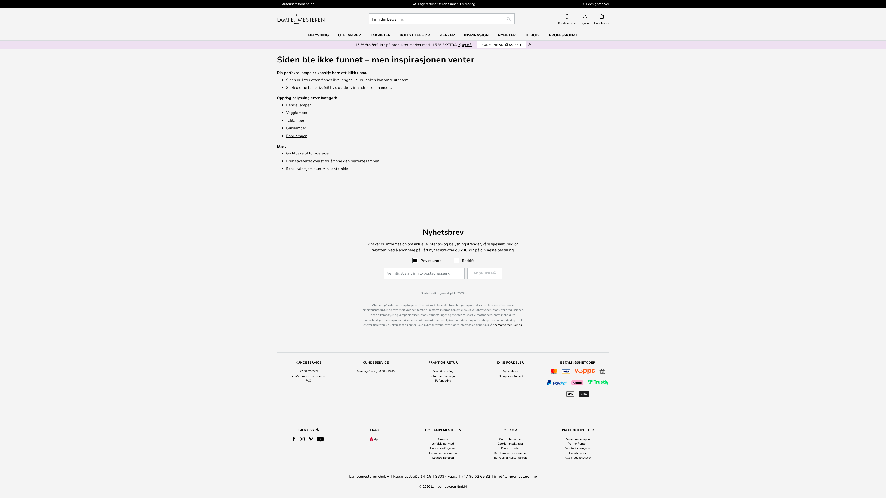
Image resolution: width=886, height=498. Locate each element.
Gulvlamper (296, 127)
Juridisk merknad (443, 443)
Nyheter (507, 35)
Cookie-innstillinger (510, 443)
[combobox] (441, 19)
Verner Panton (577, 443)
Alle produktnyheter (578, 457)
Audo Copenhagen (578, 439)
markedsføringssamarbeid (510, 457)
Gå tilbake (295, 153)
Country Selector (443, 457)
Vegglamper (296, 112)
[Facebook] (294, 439)
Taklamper (295, 120)
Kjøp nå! (465, 44)
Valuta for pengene (577, 448)
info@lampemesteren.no (308, 376)
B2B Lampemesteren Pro (510, 453)
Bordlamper (296, 135)
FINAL (501, 44)
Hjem (308, 168)
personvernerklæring (508, 324)
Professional (563, 35)
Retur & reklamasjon (443, 376)
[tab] (308, 379)
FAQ (308, 380)
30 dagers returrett (510, 376)
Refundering (443, 380)
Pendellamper (298, 104)
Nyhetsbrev (510, 371)
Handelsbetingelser (443, 448)
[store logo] (301, 18)
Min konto (330, 168)
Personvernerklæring (443, 453)
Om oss (443, 439)
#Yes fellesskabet (510, 439)
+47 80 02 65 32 (308, 371)
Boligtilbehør (577, 453)
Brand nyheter (510, 448)
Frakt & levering (443, 371)
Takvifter (380, 35)
